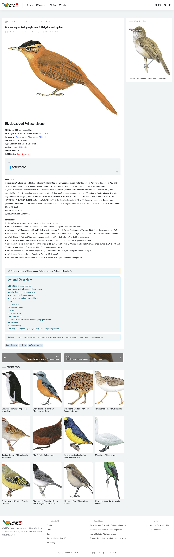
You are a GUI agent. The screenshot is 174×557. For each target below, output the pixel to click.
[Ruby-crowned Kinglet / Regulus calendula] (16, 480)
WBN (9, 32)
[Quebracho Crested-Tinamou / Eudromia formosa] (78, 388)
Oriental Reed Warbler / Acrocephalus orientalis (147, 79)
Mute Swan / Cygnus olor (105, 455)
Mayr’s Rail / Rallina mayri (43, 455)
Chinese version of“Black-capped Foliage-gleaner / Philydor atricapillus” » (41, 271)
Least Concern (11, 345)
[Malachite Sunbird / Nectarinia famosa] (109, 480)
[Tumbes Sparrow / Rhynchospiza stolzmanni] (16, 434)
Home (31, 5)
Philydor (43, 137)
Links (49, 530)
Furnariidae (33, 137)
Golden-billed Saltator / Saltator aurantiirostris (108, 538)
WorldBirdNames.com (78, 553)
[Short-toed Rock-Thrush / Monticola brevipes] (47, 388)
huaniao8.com (155, 530)
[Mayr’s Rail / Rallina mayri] (47, 434)
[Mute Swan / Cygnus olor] (109, 434)
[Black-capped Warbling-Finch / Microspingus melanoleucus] (47, 480)
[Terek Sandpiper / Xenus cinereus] (109, 388)
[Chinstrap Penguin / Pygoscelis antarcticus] (16, 388)
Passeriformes (18, 22)
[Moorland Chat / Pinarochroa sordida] (78, 480)
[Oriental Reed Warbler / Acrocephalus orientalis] (149, 51)
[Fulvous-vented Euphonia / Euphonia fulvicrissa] (78, 434)
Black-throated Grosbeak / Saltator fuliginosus (108, 525)
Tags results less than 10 (56, 538)
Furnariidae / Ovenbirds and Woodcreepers (40, 22)
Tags (54, 5)
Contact (64, 5)
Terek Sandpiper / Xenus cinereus (108, 409)
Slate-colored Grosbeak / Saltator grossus (106, 530)
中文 (159, 5)
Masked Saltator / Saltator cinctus (103, 534)
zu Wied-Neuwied (20, 147)
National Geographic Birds (160, 525)
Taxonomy (51, 543)
